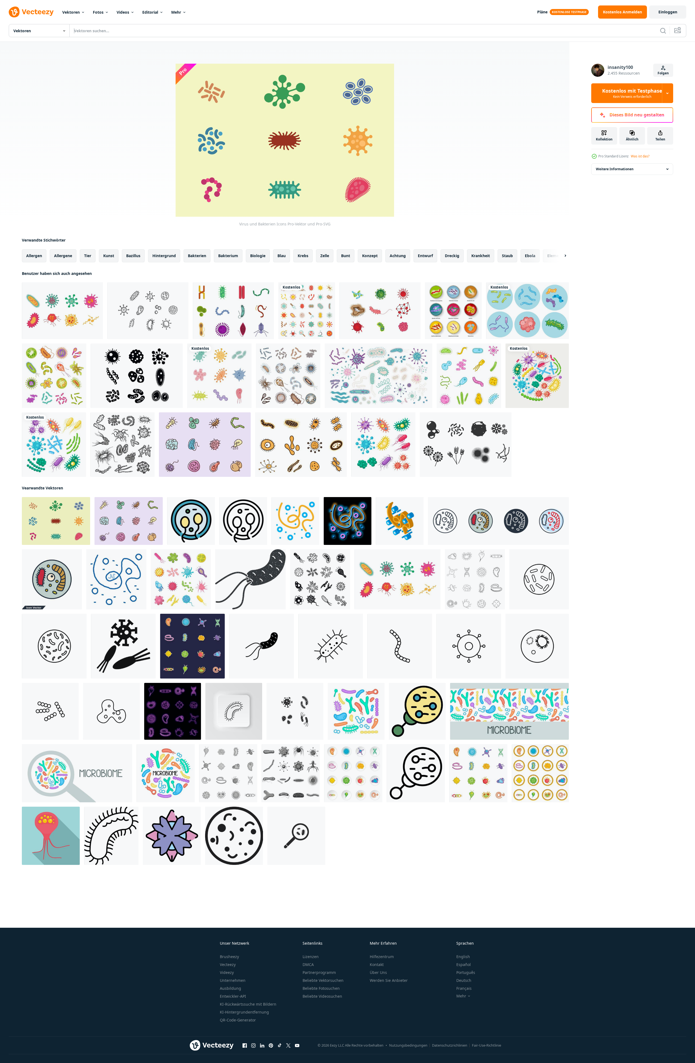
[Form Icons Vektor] (465, 444)
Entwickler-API (233, 996)
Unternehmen (233, 980)
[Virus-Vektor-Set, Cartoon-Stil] (540, 773)
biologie (257, 255)
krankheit (480, 255)
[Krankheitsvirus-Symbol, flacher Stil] (51, 836)
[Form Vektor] (380, 310)
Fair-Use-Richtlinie (486, 1045)
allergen (34, 255)
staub (507, 255)
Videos (123, 12)
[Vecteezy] (31, 12)
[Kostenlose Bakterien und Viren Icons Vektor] (62, 310)
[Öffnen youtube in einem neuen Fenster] (297, 1045)
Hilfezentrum (382, 956)
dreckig (452, 255)
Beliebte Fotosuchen (321, 988)
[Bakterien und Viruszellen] (54, 375)
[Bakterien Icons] (205, 444)
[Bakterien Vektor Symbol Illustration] (539, 579)
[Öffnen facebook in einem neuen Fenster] (244, 1045)
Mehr (176, 12)
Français (464, 988)
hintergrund (164, 255)
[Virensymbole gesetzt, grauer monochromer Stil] (291, 773)
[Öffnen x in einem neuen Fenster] (288, 1045)
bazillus (133, 255)
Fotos (98, 12)
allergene (63, 255)
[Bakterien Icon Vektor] (147, 310)
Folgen (663, 73)
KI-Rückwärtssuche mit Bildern (248, 1004)
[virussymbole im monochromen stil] (228, 773)
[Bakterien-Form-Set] (301, 444)
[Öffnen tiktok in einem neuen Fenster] (279, 1045)
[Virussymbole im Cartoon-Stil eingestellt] (353, 773)
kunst (108, 255)
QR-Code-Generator (238, 1020)
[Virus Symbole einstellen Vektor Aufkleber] (192, 646)
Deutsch (463, 980)
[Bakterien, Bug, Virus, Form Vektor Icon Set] (137, 375)
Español (463, 964)
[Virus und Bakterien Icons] (56, 521)
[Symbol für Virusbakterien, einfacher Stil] (123, 646)
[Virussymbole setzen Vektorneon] (172, 711)
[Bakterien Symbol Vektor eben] (417, 711)
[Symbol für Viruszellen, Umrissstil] (243, 521)
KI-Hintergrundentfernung (244, 1012)
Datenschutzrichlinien (449, 1045)
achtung (398, 255)
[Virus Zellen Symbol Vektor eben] (191, 521)
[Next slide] (560, 255)
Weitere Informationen (615, 169)
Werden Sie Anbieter (389, 980)
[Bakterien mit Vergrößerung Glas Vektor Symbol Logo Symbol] (296, 836)
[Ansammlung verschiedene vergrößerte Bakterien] (527, 310)
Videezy (227, 972)
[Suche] (663, 30)
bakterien (197, 255)
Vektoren (71, 12)
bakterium (228, 255)
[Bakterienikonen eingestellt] (469, 375)
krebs (303, 255)
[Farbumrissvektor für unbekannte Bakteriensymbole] (172, 836)
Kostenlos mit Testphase (632, 93)
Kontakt (377, 964)
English (463, 956)
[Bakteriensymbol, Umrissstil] (416, 773)
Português (465, 972)
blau (281, 255)
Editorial (150, 12)
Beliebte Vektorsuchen (323, 980)
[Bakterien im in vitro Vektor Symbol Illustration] (537, 646)
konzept (370, 255)
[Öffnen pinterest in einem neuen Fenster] (271, 1045)
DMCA (308, 964)
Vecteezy (228, 964)
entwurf (425, 255)
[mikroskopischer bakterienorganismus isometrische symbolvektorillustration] (400, 521)
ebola (530, 255)
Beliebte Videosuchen (322, 996)
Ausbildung (230, 988)
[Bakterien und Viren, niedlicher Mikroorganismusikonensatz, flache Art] (306, 310)
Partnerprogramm (319, 972)
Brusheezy (229, 956)
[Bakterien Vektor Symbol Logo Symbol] (295, 711)
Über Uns (378, 972)
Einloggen (667, 11)
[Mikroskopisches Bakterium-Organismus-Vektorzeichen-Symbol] (295, 521)
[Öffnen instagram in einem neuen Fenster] (253, 1045)
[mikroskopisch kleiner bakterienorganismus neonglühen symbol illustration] (347, 521)
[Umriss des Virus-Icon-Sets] (475, 579)
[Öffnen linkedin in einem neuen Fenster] (262, 1045)
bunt (345, 255)
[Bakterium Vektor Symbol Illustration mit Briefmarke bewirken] (250, 579)
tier (87, 255)
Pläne (542, 11)
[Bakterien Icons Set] (453, 310)
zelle (324, 255)
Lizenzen (311, 956)
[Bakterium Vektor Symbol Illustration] (261, 646)
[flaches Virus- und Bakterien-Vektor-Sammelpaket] (219, 375)
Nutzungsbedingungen (408, 1045)
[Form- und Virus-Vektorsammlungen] (233, 310)
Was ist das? (640, 156)
